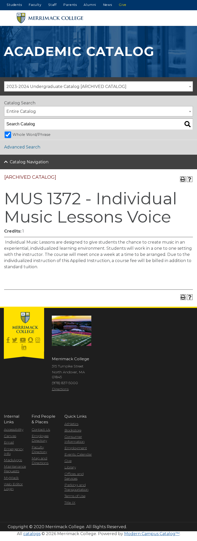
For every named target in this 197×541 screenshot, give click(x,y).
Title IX (69, 502)
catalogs (32, 533)
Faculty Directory (39, 449)
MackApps (13, 460)
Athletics (71, 424)
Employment (75, 448)
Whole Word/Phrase (32, 134)
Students (14, 5)
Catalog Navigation (29, 161)
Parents (70, 5)
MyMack (11, 477)
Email (9, 442)
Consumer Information (74, 439)
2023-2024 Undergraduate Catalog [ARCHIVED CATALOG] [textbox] (66, 86)
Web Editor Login (13, 486)
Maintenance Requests (14, 468)
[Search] (187, 124)
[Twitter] (14, 340)
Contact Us (41, 429)
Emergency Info (13, 451)
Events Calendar (78, 454)
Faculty (35, 5)
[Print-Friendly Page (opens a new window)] (183, 179)
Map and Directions (40, 460)
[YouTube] (23, 340)
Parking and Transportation (76, 487)
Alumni (90, 5)
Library (70, 467)
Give (122, 5)
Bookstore (72, 430)
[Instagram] (37, 340)
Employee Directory (40, 438)
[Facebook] (8, 340)
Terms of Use (74, 496)
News (107, 5)
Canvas (10, 436)
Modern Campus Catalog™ (152, 533)
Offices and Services (74, 476)
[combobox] (98, 86)
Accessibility (13, 429)
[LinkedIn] (24, 347)
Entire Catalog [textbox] (21, 111)
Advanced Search (22, 147)
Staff (52, 5)
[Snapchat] (30, 340)
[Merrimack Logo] (50, 18)
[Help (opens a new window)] (189, 179)
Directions (60, 389)
